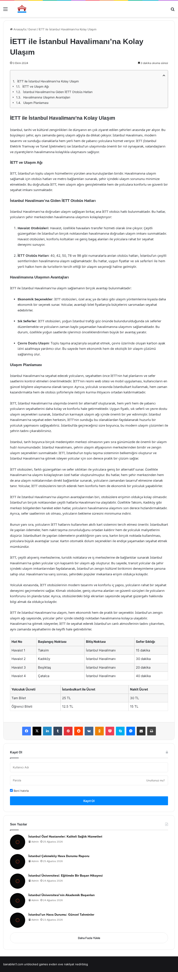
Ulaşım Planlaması (35, 103)
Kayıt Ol (89, 801)
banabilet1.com (13, 964)
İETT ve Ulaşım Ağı (35, 86)
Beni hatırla (21, 790)
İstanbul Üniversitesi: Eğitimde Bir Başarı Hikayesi (65, 875)
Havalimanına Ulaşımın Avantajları (46, 97)
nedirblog (81, 964)
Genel (32, 29)
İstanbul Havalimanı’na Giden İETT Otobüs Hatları (57, 92)
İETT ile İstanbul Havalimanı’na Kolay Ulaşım (48, 81)
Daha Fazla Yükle (89, 938)
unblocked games (36, 964)
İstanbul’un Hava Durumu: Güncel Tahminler (61, 914)
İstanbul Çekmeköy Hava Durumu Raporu (58, 856)
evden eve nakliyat (61, 964)
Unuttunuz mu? (155, 780)
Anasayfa (19, 29)
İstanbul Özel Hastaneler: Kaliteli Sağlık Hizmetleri (65, 836)
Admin (35, 841)
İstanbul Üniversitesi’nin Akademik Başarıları (61, 895)
